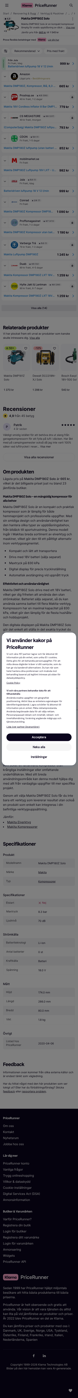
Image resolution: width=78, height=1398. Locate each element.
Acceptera (39, 737)
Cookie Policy (13, 683)
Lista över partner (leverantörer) (22, 727)
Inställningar (39, 757)
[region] (39, 699)
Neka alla (39, 747)
